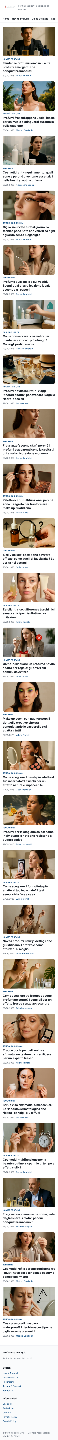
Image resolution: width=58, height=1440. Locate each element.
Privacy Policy (10, 1417)
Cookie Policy (9, 1421)
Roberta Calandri (24, 75)
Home (6, 18)
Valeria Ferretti (23, 622)
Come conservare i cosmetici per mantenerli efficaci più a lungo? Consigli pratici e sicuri (26, 340)
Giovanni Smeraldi (24, 348)
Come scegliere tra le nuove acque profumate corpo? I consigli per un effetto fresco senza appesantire (27, 999)
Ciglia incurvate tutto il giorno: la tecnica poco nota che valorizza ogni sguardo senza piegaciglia (29, 231)
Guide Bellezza (40, 18)
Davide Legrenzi (24, 294)
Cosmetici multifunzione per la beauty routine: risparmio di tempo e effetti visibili (28, 1163)
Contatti (7, 1412)
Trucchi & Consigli (13, 223)
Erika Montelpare (24, 1008)
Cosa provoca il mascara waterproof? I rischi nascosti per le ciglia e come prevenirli (27, 1327)
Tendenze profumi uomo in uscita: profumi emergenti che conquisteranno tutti (27, 67)
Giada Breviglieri (23, 789)
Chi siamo (8, 1403)
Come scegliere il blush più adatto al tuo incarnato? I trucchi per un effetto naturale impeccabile (28, 781)
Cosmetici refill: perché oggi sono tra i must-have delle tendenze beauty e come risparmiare (29, 1272)
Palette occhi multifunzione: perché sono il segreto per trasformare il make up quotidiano (28, 504)
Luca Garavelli (22, 403)
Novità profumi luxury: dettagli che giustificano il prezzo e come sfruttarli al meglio (27, 945)
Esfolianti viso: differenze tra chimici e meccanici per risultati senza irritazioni (29, 613)
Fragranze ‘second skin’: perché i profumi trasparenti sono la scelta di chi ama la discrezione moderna (28, 449)
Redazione (8, 1408)
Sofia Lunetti (22, 567)
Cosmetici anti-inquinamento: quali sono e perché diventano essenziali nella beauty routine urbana (28, 176)
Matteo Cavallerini (24, 130)
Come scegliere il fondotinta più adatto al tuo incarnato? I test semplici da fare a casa (25, 890)
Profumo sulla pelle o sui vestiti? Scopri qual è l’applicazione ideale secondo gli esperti (26, 285)
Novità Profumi (20, 18)
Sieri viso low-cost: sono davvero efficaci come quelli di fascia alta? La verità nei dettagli (28, 558)
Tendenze (8, 168)
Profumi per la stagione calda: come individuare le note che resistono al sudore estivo (28, 836)
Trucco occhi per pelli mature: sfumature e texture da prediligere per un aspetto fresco (27, 1054)
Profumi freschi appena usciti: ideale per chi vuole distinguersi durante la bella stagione (29, 121)
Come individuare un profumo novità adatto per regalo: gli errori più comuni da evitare (29, 668)
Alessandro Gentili (25, 185)
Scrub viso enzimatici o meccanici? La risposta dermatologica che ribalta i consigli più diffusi (28, 1109)
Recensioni (9, 277)
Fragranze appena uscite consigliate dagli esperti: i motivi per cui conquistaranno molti (29, 1218)
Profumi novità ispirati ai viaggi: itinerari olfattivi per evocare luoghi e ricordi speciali (29, 395)
